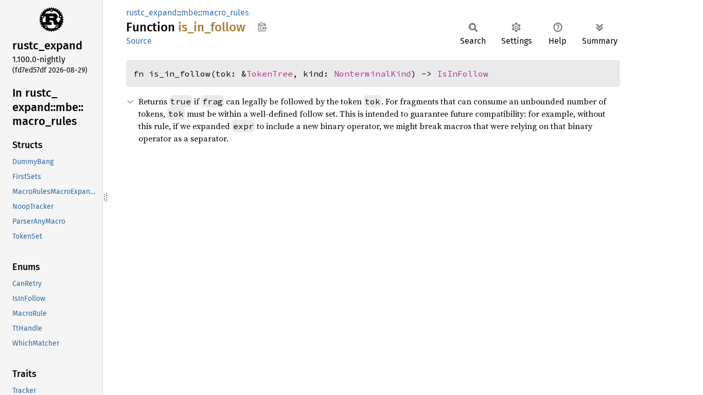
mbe (189, 12)
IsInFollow (462, 73)
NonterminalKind (372, 73)
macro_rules (225, 12)
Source (139, 41)
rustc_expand (151, 12)
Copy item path (262, 26)
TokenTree (270, 73)
